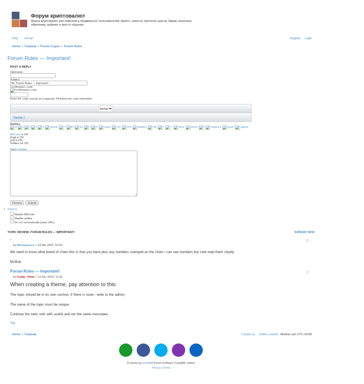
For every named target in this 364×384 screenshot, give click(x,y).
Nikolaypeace (26, 244)
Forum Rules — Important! (39, 58)
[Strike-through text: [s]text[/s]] (60, 117)
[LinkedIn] (196, 350)
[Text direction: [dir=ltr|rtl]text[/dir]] (118, 117)
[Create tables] (183, 117)
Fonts (18, 117)
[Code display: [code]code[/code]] (43, 108)
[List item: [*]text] (64, 108)
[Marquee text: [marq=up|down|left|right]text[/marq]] (125, 117)
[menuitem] (14, 38)
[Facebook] (143, 350)
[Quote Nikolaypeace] (307, 240)
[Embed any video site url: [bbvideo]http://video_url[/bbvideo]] (175, 117)
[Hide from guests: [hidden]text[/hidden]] (139, 117)
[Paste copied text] (125, 108)
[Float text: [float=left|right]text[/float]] (46, 117)
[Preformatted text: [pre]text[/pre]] (53, 117)
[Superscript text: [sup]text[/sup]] (67, 117)
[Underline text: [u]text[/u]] (28, 108)
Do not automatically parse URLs (34, 222)
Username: (16, 71)
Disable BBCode (24, 214)
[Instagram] (178, 350)
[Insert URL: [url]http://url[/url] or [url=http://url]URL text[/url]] (79, 108)
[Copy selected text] (118, 108)
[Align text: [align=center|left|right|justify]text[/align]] (39, 117)
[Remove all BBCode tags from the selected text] (132, 108)
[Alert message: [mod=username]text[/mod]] (154, 117)
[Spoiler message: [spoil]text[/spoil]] (132, 117)
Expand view (304, 232)
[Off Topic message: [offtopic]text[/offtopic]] (147, 117)
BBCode (15, 134)
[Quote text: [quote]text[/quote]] (36, 108)
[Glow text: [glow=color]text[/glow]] (82, 117)
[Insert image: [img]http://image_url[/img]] (71, 108)
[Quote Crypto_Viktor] (307, 272)
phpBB (147, 362)
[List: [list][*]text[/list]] (50, 108)
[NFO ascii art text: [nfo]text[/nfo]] (161, 117)
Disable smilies (23, 218)
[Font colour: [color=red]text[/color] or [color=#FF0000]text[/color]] (93, 108)
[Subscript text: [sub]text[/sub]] (75, 117)
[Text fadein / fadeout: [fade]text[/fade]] (111, 117)
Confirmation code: (21, 86)
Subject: (15, 79)
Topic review (18, 149)
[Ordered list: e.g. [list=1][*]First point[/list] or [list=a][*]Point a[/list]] (57, 108)
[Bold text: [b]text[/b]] (14, 108)
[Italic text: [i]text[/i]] (21, 108)
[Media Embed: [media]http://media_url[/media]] (86, 108)
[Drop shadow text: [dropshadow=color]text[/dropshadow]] (96, 117)
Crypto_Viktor (26, 276)
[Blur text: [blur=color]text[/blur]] (103, 117)
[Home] (20, 18)
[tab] (12, 208)
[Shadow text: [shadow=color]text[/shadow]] (89, 117)
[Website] (125, 350)
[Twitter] (161, 350)
